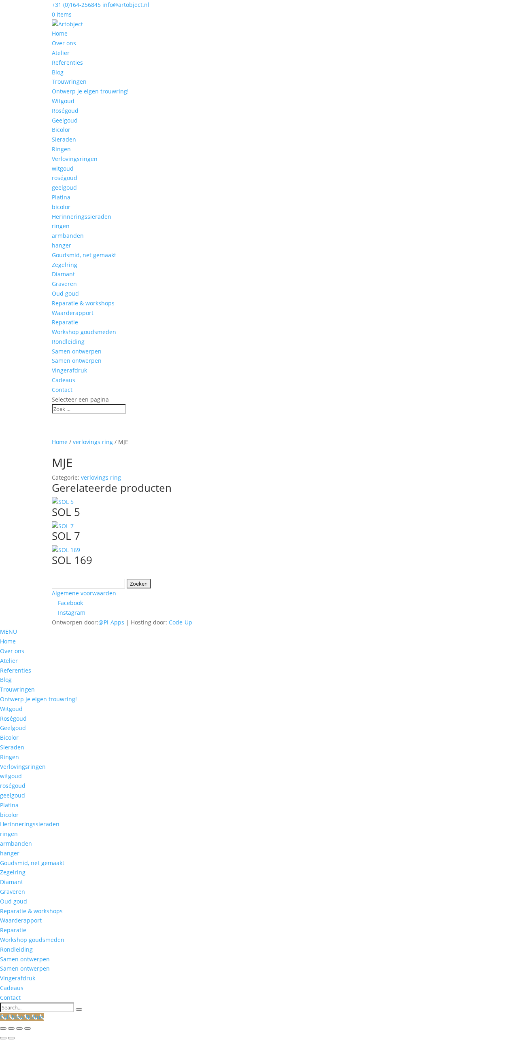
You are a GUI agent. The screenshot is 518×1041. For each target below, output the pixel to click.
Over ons (64, 43)
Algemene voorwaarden (84, 593)
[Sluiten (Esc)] (27, 1028)
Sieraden (64, 139)
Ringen (61, 149)
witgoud (63, 168)
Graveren (64, 284)
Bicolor (61, 129)
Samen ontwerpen (77, 351)
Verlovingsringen (75, 159)
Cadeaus (63, 380)
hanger (61, 245)
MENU (8, 631)
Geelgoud (65, 120)
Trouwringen (69, 81)
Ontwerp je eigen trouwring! (90, 91)
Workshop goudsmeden (84, 332)
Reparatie (65, 322)
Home (60, 33)
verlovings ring (93, 442)
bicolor (61, 207)
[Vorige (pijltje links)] (3, 1038)
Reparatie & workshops (83, 303)
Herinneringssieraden (81, 216)
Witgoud (63, 101)
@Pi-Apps (111, 622)
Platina (61, 197)
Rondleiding (68, 341)
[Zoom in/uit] (3, 1028)
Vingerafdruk (69, 370)
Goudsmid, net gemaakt (84, 255)
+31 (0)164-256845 (76, 4)
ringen (61, 226)
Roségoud (65, 110)
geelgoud (64, 187)
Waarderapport (72, 313)
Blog (58, 72)
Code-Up (180, 622)
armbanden (68, 235)
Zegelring (64, 265)
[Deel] (19, 1028)
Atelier (61, 53)
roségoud (64, 178)
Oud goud (65, 293)
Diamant (63, 274)
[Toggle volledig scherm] (11, 1028)
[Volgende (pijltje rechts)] (11, 1038)
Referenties (67, 62)
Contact (62, 390)
